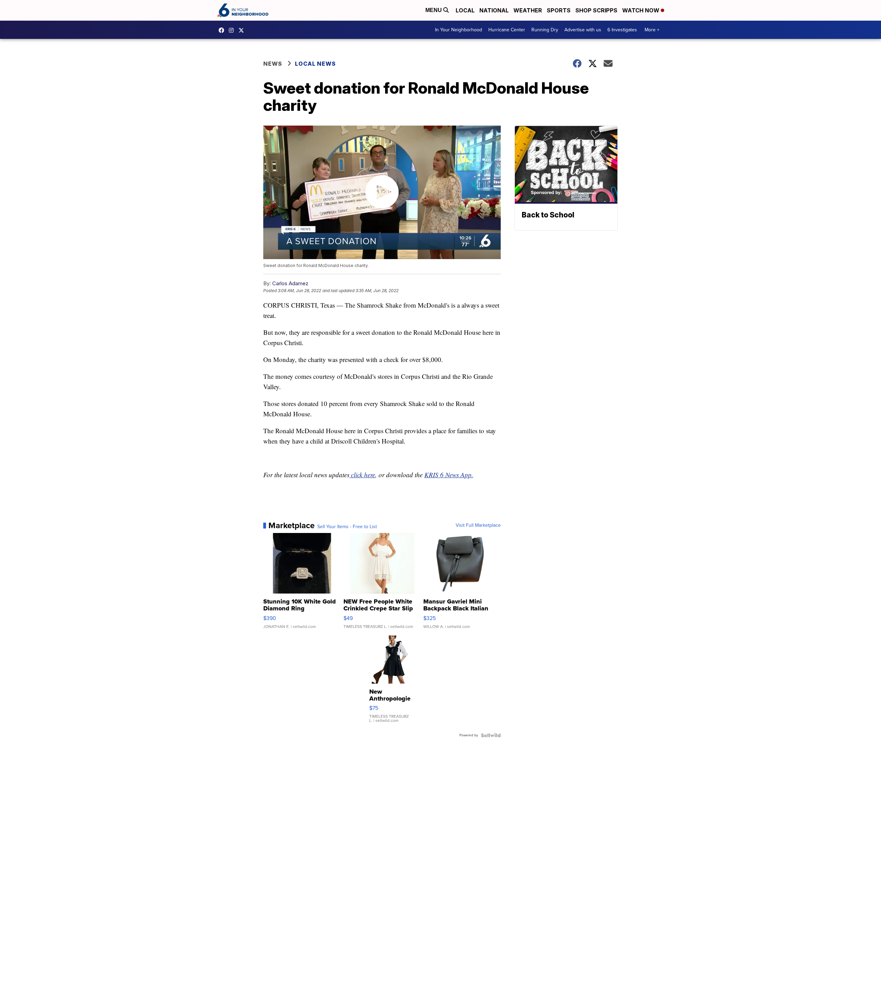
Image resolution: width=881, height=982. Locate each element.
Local (465, 10)
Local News (315, 63)
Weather (527, 10)
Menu (434, 10)
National (494, 10)
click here (362, 474)
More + (652, 29)
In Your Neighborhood (458, 29)
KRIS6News (223, 30)
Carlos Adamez (290, 283)
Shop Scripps (596, 10)
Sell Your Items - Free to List (347, 526)
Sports (559, 10)
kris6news (233, 30)
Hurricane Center (506, 29)
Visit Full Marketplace (478, 525)
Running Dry (544, 29)
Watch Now (641, 10)
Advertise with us (582, 29)
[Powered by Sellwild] (491, 735)
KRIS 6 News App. (448, 474)
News (272, 63)
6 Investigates (622, 29)
